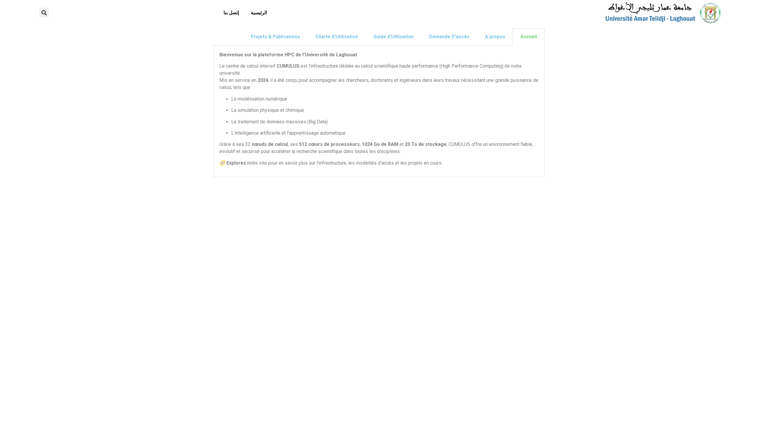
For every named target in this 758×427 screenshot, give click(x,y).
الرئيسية (259, 12)
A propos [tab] (495, 36)
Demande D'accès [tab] (449, 36)
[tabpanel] (379, 111)
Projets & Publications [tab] (275, 36)
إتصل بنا (231, 12)
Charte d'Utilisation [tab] (336, 36)
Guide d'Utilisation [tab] (393, 36)
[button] (44, 12)
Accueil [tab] (529, 36)
